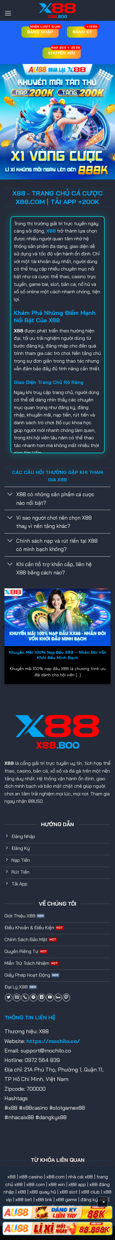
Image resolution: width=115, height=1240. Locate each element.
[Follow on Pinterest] (33, 997)
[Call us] (25, 997)
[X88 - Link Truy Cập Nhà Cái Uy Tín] (57, 10)
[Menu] (8, 13)
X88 (9, 763)
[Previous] (4, 638)
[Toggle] (10, 494)
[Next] (111, 638)
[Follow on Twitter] (8, 997)
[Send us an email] (17, 997)
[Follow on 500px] (58, 997)
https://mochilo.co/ (53, 1041)
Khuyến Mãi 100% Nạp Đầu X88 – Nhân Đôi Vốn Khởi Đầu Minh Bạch (57, 655)
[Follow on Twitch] (66, 997)
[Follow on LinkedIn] (41, 997)
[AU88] (57, 1212)
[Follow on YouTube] (50, 997)
